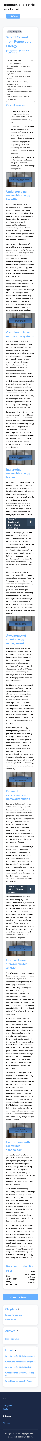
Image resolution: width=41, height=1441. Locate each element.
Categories (7, 1405)
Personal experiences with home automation (19, 87)
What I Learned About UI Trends (18, 1381)
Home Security (11, 1319)
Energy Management (14, 32)
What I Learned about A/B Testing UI (19, 1374)
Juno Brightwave (12, 1339)
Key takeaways (15, 64)
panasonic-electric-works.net (20, 7)
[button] (13, 16)
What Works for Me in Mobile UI (18, 1367)
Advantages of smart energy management (18, 82)
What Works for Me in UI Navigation (20, 1361)
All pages (7, 1423)
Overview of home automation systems (19, 72)
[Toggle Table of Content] (30, 61)
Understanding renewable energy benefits (19, 67)
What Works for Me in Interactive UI (20, 1356)
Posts (5, 1409)
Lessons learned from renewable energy (19, 93)
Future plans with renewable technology (18, 98)
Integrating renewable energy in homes (19, 77)
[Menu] (24, 16)
